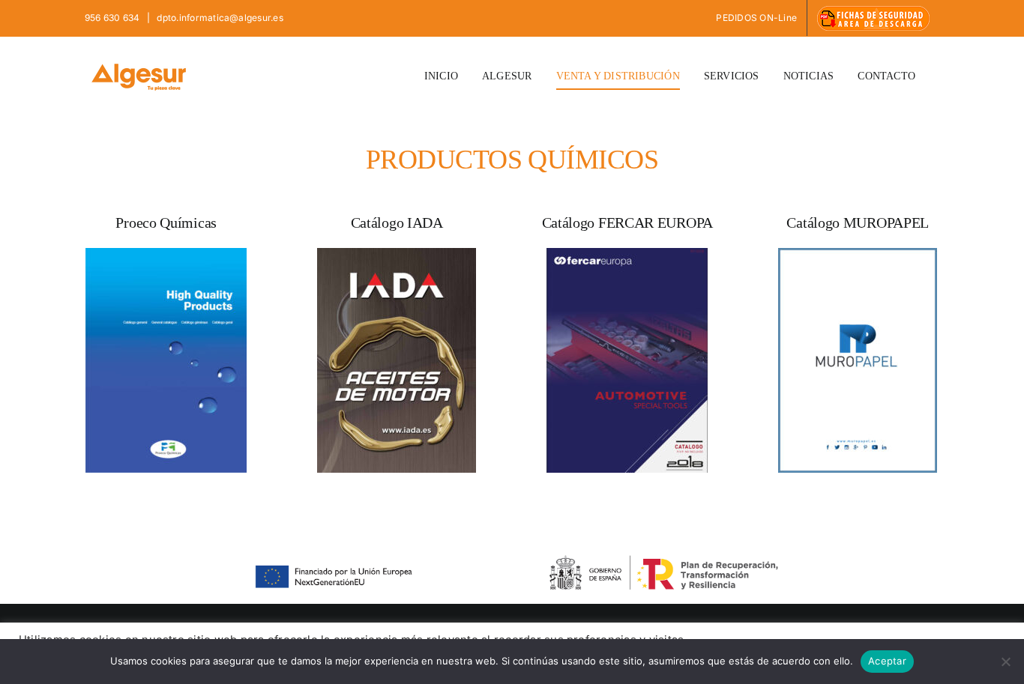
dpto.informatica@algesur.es (218, 17)
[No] (1005, 661)
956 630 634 (113, 17)
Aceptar (887, 661)
